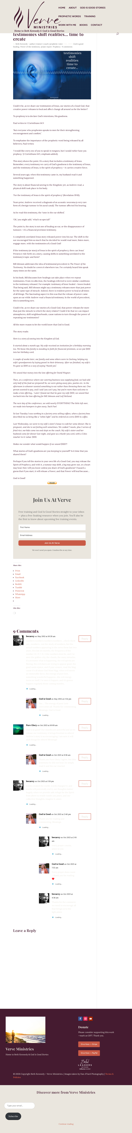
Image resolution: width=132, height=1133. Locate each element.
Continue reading (66, 1124)
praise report (46, 47)
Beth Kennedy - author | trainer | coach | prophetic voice (39, 44)
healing (16, 47)
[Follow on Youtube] (91, 1019)
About (73, 8)
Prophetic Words (69, 16)
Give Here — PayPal (89, 1053)
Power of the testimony (30, 47)
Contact (96, 25)
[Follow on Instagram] (85, 1019)
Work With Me (67, 25)
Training (89, 16)
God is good (78, 44)
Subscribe (13, 1116)
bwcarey (30, 636)
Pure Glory (31, 725)
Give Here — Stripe (89, 1044)
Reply (84, 638)
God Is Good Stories (92, 8)
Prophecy (56, 47)
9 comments (67, 47)
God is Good (45, 698)
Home (61, 8)
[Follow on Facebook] (80, 1019)
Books (84, 25)
